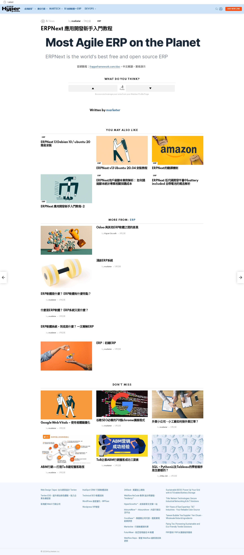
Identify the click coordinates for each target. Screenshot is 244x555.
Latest (10, 2)
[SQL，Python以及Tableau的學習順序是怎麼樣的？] (177, 449)
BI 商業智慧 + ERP (72, 9)
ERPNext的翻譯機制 (165, 168)
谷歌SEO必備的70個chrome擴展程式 (120, 420)
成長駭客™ (28, 9)
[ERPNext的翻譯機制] (177, 150)
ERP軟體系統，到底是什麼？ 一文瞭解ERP (67, 326)
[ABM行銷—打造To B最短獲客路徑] (66, 449)
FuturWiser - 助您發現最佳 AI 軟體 (139, 532)
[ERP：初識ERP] (66, 356)
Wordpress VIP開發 (90, 507)
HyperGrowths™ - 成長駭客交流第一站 (140, 504)
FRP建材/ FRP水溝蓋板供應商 (179, 532)
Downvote (150, 88)
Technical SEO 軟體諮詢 (93, 495)
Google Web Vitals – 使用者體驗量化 (65, 422)
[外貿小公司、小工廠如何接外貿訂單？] (177, 404)
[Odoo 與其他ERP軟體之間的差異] (66, 240)
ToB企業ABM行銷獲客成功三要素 (117, 460)
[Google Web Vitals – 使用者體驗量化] (66, 405)
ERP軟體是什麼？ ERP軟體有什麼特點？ (66, 293)
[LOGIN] (221, 9)
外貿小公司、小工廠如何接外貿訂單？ (175, 421)
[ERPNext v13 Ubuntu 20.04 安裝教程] (122, 150)
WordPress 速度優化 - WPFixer (95, 501)
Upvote (92, 88)
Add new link (233, 9)
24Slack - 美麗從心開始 (134, 490)
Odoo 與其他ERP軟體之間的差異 (117, 227)
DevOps (89, 9)
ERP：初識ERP (106, 343)
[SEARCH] (216, 9)
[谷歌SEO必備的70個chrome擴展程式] (122, 403)
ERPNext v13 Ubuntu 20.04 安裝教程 (121, 168)
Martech (54, 9)
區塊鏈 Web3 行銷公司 (50, 504)
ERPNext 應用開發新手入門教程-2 (63, 206)
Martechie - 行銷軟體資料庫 (136, 527)
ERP (43, 137)
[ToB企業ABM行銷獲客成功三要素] (122, 446)
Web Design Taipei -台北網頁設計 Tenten (59, 490)
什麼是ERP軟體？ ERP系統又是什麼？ (64, 310)
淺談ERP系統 (104, 260)
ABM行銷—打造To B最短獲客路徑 (62, 467)
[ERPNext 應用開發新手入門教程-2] (66, 188)
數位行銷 (41, 9)
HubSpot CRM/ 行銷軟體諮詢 (95, 490)
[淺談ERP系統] (66, 273)
